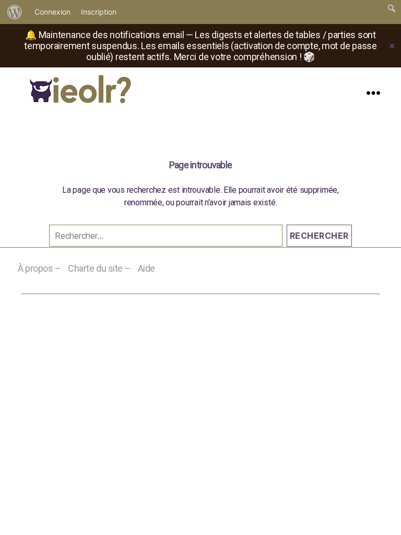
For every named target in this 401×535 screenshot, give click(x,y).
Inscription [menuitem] (98, 11)
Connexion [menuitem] (52, 11)
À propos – (39, 268)
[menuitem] (14, 12)
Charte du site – (99, 268)
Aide (146, 268)
